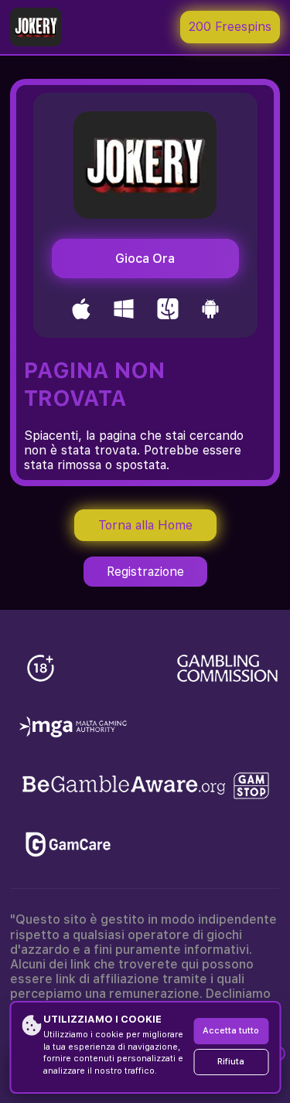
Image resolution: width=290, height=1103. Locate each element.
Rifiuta (230, 1062)
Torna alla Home (145, 525)
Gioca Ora (145, 258)
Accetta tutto (231, 1031)
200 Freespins (230, 26)
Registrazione (145, 571)
